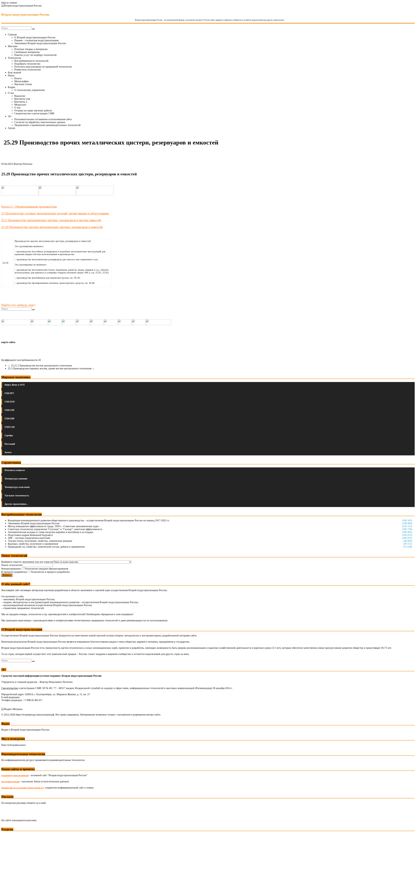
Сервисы (6, 866)
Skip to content (9, 2)
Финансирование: (11, 568)
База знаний (14, 72)
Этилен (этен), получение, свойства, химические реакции (40, 540)
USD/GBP (9, 418)
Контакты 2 (20, 101)
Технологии (14, 57)
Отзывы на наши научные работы (33, 110)
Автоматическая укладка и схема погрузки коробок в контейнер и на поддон (50, 532)
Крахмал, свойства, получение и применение (33, 543)
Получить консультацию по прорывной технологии (43, 66)
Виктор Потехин (23, 164)
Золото (8, 452)
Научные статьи (23, 84)
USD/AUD (10, 402)
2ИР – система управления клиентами (29, 538)
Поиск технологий (12, 565)
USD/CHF (10, 410)
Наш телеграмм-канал (13, 745)
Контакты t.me (22, 98)
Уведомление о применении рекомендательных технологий (47, 125)
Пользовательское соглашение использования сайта (43, 119)
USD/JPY (9, 393)
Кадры (11, 87)
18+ (10, 116)
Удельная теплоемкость (17, 495)
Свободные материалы (27, 52)
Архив (11, 128)
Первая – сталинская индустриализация (36, 40)
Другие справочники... (16, 504)
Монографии (21, 81)
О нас (11, 93)
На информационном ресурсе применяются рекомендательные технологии (43, 760)
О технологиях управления (29, 90)
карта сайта (8, 342)
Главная (12, 34)
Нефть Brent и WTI (15, 385)
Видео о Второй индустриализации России (25, 729)
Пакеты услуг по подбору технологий (35, 55)
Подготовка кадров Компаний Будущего (30, 535)
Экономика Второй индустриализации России (40, 43)
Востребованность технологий (31, 60)
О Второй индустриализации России (34, 37)
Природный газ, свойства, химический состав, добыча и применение (46, 546)
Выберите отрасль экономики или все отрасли (27, 561)
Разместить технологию (27, 69)
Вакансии (19, 95)
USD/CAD (10, 427)
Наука (11, 75)
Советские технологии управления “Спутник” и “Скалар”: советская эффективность (55, 529)
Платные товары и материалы (31, 49)
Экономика (8, 835)
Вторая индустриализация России (25, 14)
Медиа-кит (20, 104)
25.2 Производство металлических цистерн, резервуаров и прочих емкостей (51, 220)
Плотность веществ (15, 470)
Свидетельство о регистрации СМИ (34, 113)
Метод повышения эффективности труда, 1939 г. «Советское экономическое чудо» (53, 526)
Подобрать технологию (27, 63)
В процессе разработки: (14, 571)
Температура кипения (16, 478)
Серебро (9, 435)
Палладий (10, 444)
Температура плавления (17, 487)
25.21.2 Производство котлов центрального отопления (40, 365)
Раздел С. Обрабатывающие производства (29, 206)
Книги (18, 78)
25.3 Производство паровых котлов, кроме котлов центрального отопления (51, 368)
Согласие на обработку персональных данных (39, 122)
